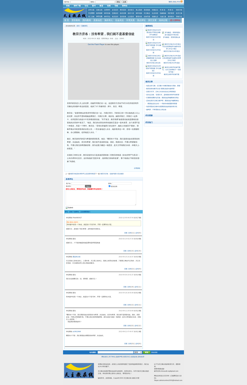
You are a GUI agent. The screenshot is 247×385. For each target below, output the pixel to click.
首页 (78, 26)
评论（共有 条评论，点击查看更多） (78, 212)
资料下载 (77, 6)
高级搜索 (154, 352)
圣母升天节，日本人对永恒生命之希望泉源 (161, 92)
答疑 (68, 6)
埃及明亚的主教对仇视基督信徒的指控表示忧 (161, 106)
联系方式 (126, 357)
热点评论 (141, 20)
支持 (129, 233)
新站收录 (141, 357)
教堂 (101, 6)
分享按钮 (137, 168)
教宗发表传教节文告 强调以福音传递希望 (160, 89)
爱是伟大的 (76, 257)
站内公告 (163, 20)
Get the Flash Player (96, 44)
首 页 (66, 20)
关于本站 (112, 357)
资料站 (124, 6)
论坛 (86, 6)
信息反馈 (134, 357)
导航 (116, 6)
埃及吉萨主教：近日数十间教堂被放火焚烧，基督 (163, 86)
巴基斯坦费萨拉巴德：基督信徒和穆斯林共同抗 (162, 98)
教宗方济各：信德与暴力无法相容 (112, 174)
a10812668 (77, 331)
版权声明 (119, 357)
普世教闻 (76, 20)
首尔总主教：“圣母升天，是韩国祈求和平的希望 (162, 95)
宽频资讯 (84, 26)
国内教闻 (87, 20)
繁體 (170, 2)
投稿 (174, 2)
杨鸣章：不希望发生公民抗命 (156, 110)
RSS (178, 2)
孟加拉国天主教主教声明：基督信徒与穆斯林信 (162, 101)
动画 (109, 6)
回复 (125, 233)
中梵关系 (130, 20)
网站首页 (105, 357)
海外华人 (108, 20)
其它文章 (152, 20)
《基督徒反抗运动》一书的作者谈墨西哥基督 (161, 103)
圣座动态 (98, 20)
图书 (94, 6)
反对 (137, 233)
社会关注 (119, 20)
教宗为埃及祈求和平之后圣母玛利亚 (82, 174)
